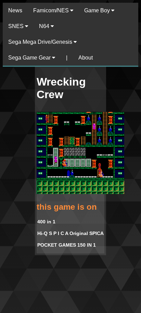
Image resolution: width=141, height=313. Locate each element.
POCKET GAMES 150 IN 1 (66, 245)
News (15, 10)
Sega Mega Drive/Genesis (41, 42)
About (85, 58)
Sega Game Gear (30, 58)
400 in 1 (46, 221)
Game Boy (97, 10)
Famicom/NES (51, 10)
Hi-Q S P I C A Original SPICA (70, 233)
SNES (16, 26)
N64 (45, 26)
